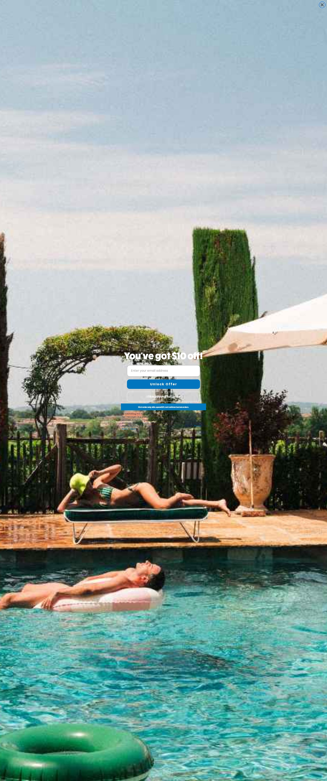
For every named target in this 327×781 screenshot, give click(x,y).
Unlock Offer (163, 384)
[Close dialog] (322, 5)
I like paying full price (164, 396)
